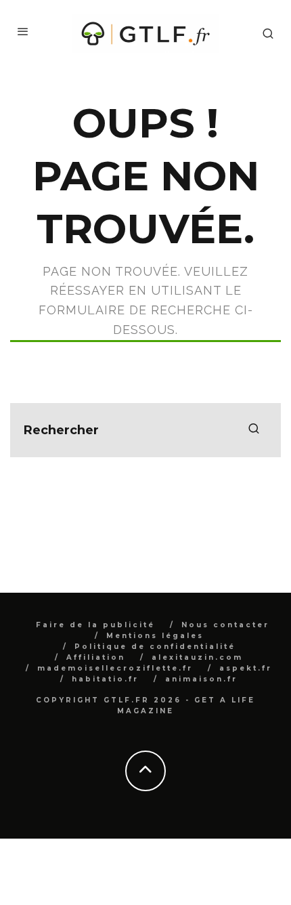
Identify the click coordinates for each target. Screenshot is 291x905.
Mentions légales (155, 635)
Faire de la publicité (95, 624)
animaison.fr (201, 679)
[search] (254, 430)
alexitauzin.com (197, 657)
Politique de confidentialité (155, 646)
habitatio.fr (105, 679)
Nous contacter (225, 624)
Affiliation (95, 657)
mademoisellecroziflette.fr (115, 668)
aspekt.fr (245, 668)
